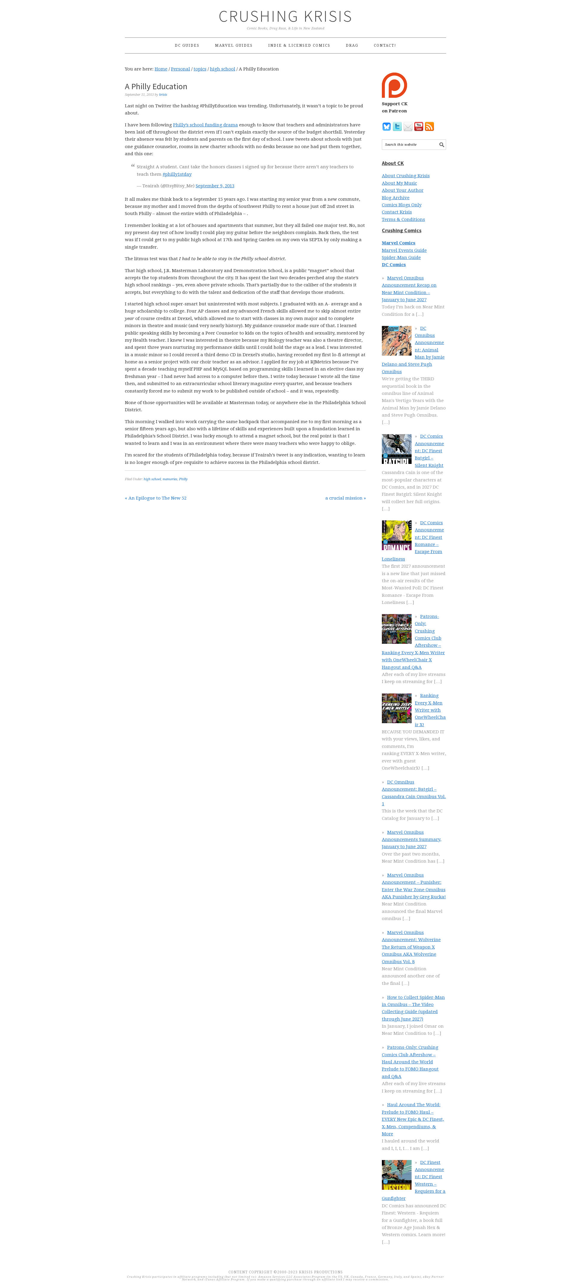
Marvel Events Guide (404, 250)
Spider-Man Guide (401, 257)
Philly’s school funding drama (205, 125)
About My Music (399, 183)
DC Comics (394, 264)
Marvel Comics (398, 243)
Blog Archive (396, 197)
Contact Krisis (397, 212)
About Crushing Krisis (406, 175)
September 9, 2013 (215, 186)
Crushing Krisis (286, 16)
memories (170, 479)
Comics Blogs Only (401, 205)
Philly (183, 479)
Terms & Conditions (403, 219)
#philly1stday (177, 174)
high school (152, 479)
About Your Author (402, 190)
